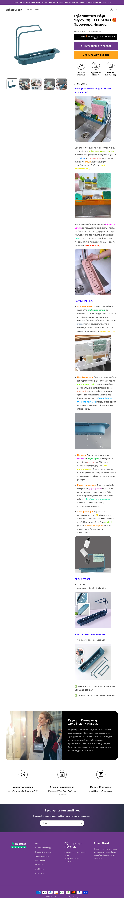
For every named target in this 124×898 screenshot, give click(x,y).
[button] (116, 9)
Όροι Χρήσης (40, 860)
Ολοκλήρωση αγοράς (96, 54)
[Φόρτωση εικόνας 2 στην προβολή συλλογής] (24, 84)
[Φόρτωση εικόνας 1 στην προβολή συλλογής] (12, 84)
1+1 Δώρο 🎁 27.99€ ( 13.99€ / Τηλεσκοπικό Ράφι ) (95, 37)
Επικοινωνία (39, 865)
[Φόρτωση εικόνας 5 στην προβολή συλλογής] (61, 84)
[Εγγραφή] (81, 823)
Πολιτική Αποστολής (43, 848)
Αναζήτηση (39, 869)
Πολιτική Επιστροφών (43, 852)
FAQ (36, 843)
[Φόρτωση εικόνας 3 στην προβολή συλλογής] (36, 84)
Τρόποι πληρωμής (42, 856)
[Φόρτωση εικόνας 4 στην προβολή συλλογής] (49, 84)
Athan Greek (55, 897)
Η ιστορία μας (40, 873)
